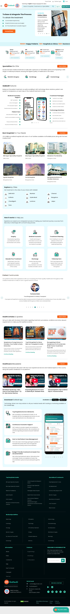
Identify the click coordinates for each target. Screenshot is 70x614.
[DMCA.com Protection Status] (24, 601)
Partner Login (57, 1)
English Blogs (30, 551)
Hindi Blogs (30, 555)
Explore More (62, 316)
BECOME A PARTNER (56, 583)
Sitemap (8, 576)
